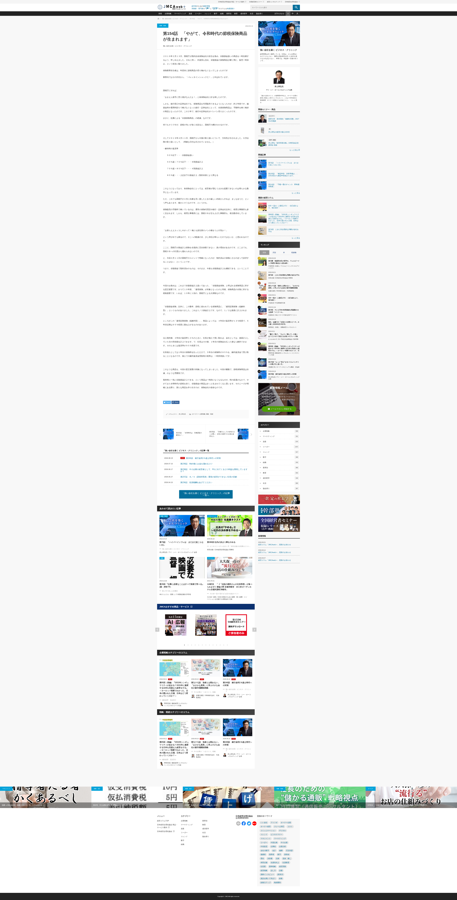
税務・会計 (97, 788)
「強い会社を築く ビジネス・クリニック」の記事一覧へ (206, 494)
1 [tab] (184, 645)
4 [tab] (195, 645)
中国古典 (274, 842)
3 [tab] (191, 645)
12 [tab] (224, 645)
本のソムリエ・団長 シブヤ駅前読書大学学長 (175, 594)
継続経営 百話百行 (169, 700)
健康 (281, 850)
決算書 (269, 858)
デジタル (282, 830)
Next (254, 630)
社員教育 (286, 862)
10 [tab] (216, 645)
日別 (264, 252)
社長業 (263, 866)
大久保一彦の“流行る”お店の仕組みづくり (224, 594)
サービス (370, 788)
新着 (160, 14)
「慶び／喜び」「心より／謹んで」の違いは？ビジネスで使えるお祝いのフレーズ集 (283, 335)
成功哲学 (243, 14)
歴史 (262, 858)
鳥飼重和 (277, 882)
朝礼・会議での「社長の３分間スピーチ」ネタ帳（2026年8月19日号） (283, 323)
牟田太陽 (264, 862)
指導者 (271, 854)
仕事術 (273, 846)
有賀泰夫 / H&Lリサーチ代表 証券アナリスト (282, 315)
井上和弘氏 (182, 414)
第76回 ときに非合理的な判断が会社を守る (283, 275)
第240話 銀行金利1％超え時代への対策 (237, 684)
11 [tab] (220, 645)
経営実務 (282, 866)
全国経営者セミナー (256, 2)
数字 (215, 14)
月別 (274, 252)
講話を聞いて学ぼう (268, 878)
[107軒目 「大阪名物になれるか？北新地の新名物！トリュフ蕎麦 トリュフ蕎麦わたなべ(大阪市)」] (411, 797)
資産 (190, 14)
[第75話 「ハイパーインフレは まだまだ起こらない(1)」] (182, 525)
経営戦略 (264, 870)
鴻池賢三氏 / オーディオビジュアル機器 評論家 (283, 367)
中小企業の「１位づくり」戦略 (205, 692)
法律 (277, 858)
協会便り (259, 14)
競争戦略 (272, 866)
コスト (290, 826)
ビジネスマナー (276, 834)
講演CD (280, 874)
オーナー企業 (286, 822)
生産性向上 (275, 862)
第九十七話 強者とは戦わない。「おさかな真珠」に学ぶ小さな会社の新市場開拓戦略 (205, 685)
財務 (280, 878)
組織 (222, 14)
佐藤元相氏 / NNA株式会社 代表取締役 (281, 291)
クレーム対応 (279, 826)
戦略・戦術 (162, 25)
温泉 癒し (287, 858)
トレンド (207, 14)
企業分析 (282, 846)
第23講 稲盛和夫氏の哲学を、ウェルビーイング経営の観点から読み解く (283, 262)
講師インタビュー (267, 874)
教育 (236, 14)
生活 (251, 14)
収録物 (293, 252)
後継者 (263, 854)
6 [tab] (202, 645)
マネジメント (6, 788)
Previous (157, 630)
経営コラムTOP (163, 821)
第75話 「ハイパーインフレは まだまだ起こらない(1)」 (181, 543)
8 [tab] (209, 645)
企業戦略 (168, 14)
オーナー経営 (266, 826)
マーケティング (180, 14)
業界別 (228, 14)
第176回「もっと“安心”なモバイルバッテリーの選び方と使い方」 (283, 363)
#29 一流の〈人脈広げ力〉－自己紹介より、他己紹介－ (283, 299)
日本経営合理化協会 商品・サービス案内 (232, 2)
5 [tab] (199, 645)
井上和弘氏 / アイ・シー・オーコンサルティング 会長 (178, 552)
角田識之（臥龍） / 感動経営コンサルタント (282, 327)
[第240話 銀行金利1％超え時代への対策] (237, 668)
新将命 (286, 854)
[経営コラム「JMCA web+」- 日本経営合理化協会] (173, 7)
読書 (281, 870)
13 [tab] (227, 645)
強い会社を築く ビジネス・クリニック (177, 46)
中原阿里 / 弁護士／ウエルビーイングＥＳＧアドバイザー (283, 267)
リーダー (198, 14)
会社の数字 (265, 850)
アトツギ (274, 822)
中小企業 (284, 842)
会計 (274, 850)
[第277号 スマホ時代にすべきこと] (320, 797)
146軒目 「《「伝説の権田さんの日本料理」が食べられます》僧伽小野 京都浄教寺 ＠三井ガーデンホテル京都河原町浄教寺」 (229, 587)
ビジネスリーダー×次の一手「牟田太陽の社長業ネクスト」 (230, 546)
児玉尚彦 (289, 850)
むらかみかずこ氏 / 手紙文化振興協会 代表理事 (283, 339)
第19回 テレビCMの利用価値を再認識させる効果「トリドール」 (283, 311)
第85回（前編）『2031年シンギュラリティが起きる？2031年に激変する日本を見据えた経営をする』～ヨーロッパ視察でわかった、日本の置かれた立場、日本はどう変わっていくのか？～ (174, 689)
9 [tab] (213, 645)
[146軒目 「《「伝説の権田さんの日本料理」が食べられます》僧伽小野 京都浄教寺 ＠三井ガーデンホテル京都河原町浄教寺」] (229, 567)
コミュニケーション (268, 830)
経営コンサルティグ (274, 2)
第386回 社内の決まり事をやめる (221, 542)
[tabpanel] (176, 626)
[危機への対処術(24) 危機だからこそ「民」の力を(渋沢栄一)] (45, 797)
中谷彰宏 (264, 846)
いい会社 (264, 822)
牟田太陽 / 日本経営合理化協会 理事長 (220, 550)
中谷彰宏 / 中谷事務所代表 (276, 303)
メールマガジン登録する (280, 409)
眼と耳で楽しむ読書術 (170, 591)
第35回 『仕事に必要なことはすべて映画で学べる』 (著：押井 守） (181, 585)
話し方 (273, 870)
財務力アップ (266, 882)
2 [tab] (188, 645)
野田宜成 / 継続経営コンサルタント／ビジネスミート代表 (283, 354)
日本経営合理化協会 (292, 2)
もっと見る (294, 150)
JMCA (226, 896)
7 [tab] (206, 645)
